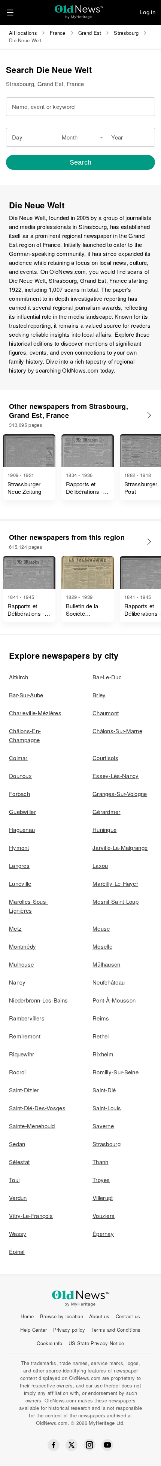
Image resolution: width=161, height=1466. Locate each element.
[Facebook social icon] (54, 1445)
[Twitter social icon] (72, 1445)
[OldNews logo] (79, 9)
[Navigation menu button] (10, 12)
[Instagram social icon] (89, 1445)
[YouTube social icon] (107, 1445)
